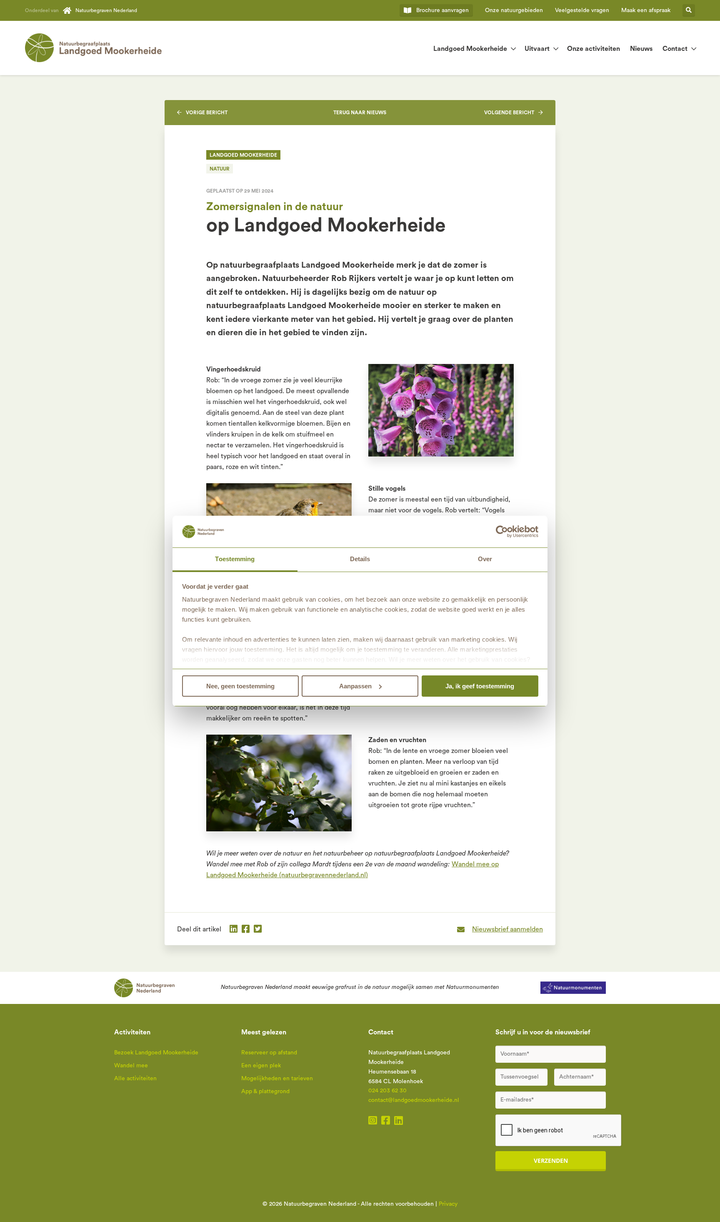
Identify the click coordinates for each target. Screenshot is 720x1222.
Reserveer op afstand (269, 1053)
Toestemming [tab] (235, 558)
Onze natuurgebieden (514, 10)
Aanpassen (355, 686)
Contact (675, 48)
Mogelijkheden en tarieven (277, 1078)
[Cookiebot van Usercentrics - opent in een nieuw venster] (501, 531)
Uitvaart (537, 48)
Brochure (442, 10)
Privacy (448, 1204)
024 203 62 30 (387, 1091)
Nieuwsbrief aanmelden (507, 929)
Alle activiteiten (135, 1078)
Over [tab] (485, 558)
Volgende (509, 112)
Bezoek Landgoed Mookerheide (156, 1053)
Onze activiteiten (593, 48)
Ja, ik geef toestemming (479, 686)
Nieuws (641, 48)
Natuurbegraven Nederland (106, 10)
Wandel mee (131, 1066)
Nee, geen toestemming (240, 686)
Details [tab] (360, 558)
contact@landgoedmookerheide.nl (413, 1100)
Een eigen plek (261, 1066)
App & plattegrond (265, 1091)
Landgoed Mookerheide (470, 48)
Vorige (207, 112)
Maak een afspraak (645, 10)
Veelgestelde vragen (582, 10)
